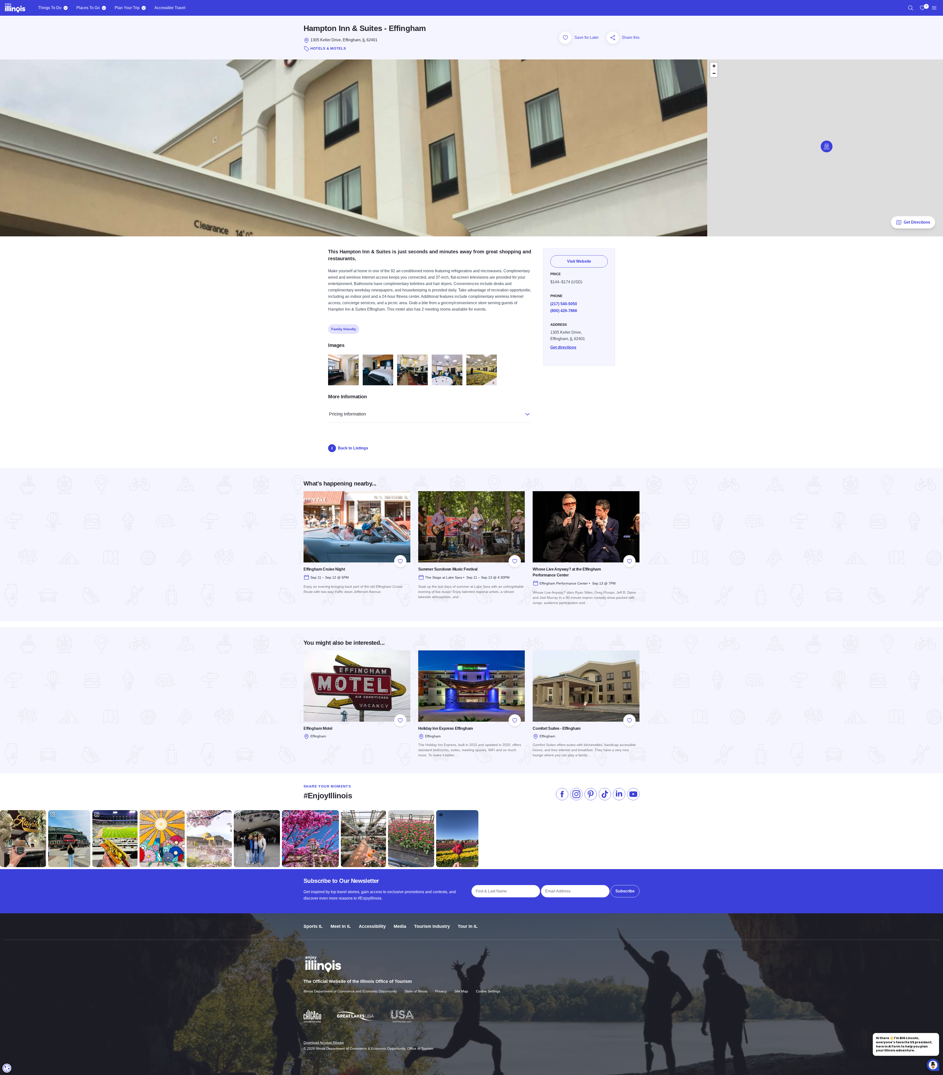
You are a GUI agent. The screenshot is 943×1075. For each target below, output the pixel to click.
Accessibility (372, 926)
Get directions (563, 347)
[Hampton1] (378, 370)
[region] (911, 8)
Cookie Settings (488, 991)
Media (400, 926)
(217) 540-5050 (563, 304)
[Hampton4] (447, 370)
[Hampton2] (412, 370)
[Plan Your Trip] (143, 8)
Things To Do (49, 8)
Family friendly (343, 329)
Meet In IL (341, 926)
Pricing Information (347, 414)
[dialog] (6, 1068)
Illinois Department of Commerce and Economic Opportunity (350, 991)
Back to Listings (353, 448)
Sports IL (313, 926)
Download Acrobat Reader (324, 1043)
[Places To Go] (104, 8)
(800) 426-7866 (563, 311)
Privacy (440, 991)
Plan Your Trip (127, 8)
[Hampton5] (481, 370)
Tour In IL (468, 926)
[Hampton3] (343, 370)
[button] (826, 146)
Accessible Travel (169, 8)
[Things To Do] (65, 8)
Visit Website (579, 261)
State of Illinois (416, 991)
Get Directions (917, 222)
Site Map (461, 991)
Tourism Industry (432, 926)
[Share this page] (613, 37)
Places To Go (88, 8)
